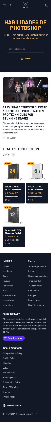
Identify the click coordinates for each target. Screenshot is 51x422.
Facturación (8, 285)
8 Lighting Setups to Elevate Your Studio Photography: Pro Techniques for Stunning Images (25, 112)
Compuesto (33, 290)
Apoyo (5, 276)
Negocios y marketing (38, 276)
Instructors (8, 305)
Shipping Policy (9, 377)
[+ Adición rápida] (21, 179)
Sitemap (6, 392)
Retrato (31, 271)
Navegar (6, 281)
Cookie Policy (9, 358)
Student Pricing (10, 295)
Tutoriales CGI (34, 281)
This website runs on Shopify (26, 414)
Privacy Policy (9, 397)
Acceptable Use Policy (12, 353)
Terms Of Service (10, 387)
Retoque (32, 295)
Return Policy (9, 372)
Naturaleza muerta (36, 305)
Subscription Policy (11, 382)
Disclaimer (7, 363)
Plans (5, 290)
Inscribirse (7, 271)
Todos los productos (37, 266)
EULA (5, 368)
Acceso (6, 266)
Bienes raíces (34, 300)
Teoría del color (35, 285)
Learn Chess (8, 300)
